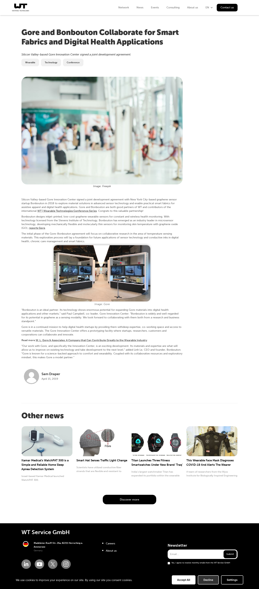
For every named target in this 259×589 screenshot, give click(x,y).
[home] (20, 7)
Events (155, 7)
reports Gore (37, 228)
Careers (110, 543)
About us (192, 7)
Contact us (227, 7)
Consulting (173, 7)
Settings (232, 579)
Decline (208, 579)
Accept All (183, 579)
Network (123, 7)
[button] (209, 7)
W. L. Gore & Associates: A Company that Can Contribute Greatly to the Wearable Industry (91, 340)
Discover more (129, 499)
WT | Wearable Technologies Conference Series (67, 211)
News (140, 7)
